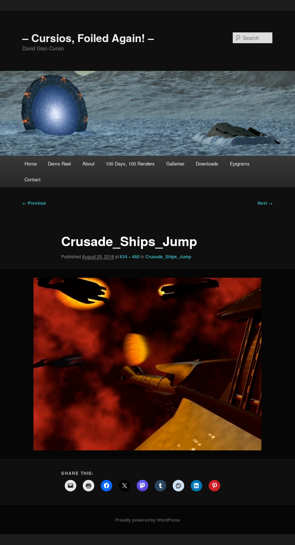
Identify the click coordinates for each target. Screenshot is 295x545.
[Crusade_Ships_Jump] (147, 364)
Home (30, 163)
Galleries (175, 163)
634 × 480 (130, 256)
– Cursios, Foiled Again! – (88, 37)
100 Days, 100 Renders (130, 163)
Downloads (207, 163)
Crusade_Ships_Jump (168, 256)
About (88, 163)
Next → (265, 203)
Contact (32, 179)
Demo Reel (59, 163)
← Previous (34, 203)
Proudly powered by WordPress (147, 520)
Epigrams (240, 163)
